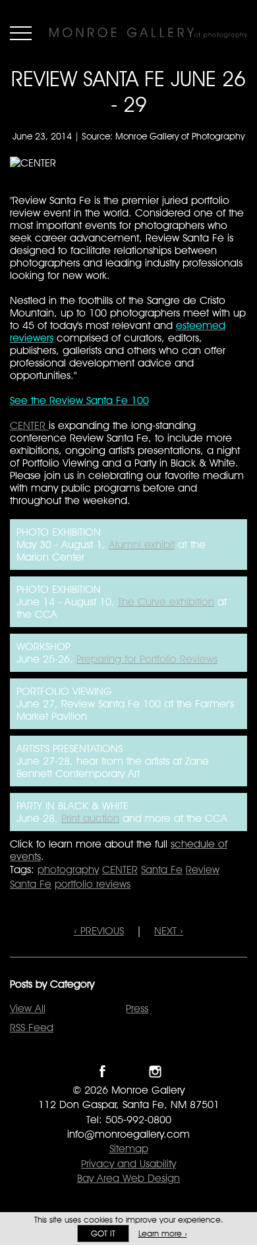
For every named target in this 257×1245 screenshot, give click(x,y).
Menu (21, 32)
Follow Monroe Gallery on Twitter (128, 1071)
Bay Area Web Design (128, 1178)
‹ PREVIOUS (99, 931)
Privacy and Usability (128, 1163)
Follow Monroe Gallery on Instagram (155, 1071)
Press (137, 1008)
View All (27, 1008)
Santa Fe (162, 869)
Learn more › (162, 1233)
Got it (103, 1233)
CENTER (29, 425)
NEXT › (168, 931)
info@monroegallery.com (128, 1134)
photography (68, 869)
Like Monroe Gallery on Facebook (102, 1071)
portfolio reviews (92, 884)
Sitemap (128, 1148)
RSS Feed (31, 1027)
